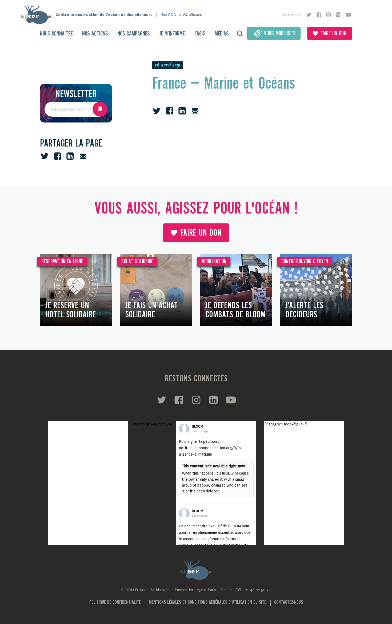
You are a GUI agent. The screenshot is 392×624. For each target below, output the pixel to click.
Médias (222, 34)
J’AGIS (199, 34)
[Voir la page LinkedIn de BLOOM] (338, 14)
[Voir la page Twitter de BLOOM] (309, 14)
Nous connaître (56, 34)
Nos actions (95, 34)
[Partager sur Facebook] (57, 156)
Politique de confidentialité (115, 602)
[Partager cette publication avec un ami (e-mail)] (83, 156)
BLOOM (197, 426)
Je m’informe (172, 34)
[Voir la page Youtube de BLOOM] (348, 14)
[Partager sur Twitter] (44, 156)
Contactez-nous (288, 602)
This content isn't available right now (213, 466)
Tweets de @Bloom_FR (152, 424)
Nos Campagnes (133, 34)
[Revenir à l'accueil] (37, 14)
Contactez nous (291, 14)
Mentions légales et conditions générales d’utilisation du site (207, 602)
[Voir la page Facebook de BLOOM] (319, 14)
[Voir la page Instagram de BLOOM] (328, 14)
